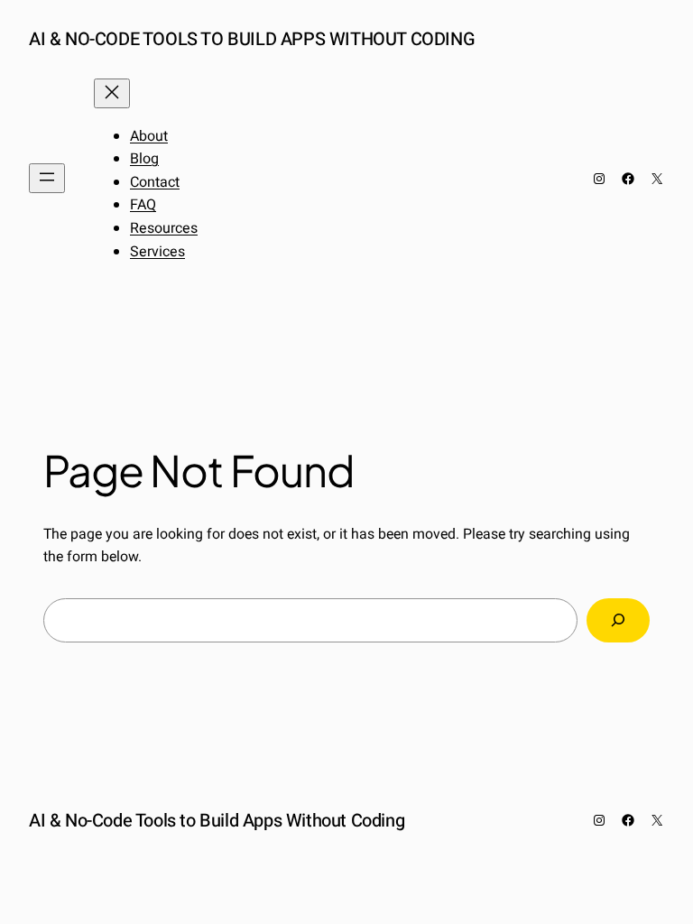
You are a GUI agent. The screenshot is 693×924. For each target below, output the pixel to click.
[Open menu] (47, 178)
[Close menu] (112, 93)
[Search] (618, 620)
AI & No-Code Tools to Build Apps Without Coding (252, 39)
